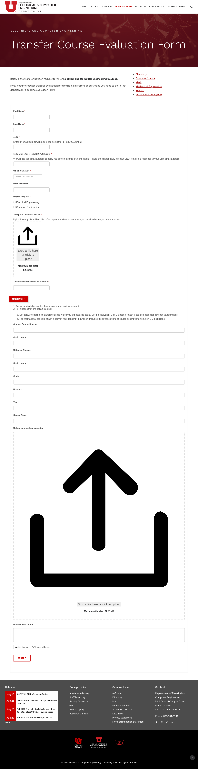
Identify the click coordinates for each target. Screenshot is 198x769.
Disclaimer (118, 713)
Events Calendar (121, 705)
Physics (140, 90)
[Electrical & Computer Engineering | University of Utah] (30, 6)
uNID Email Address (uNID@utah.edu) (32, 154)
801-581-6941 (171, 716)
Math (138, 82)
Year (15, 402)
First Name (19, 111)
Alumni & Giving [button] (176, 6)
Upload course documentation (28, 428)
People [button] (95, 6)
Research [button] (106, 6)
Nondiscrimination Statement (128, 721)
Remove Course (42, 647)
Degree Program (21, 197)
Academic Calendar (122, 709)
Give (71, 705)
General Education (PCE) (149, 94)
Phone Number (21, 183)
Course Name (20, 415)
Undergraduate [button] (123, 6)
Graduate (140, 6)
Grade (16, 376)
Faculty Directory (78, 701)
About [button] (85, 6)
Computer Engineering (28, 207)
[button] (191, 6)
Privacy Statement (122, 717)
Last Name (19, 124)
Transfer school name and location (31, 281)
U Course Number (22, 350)
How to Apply (76, 709)
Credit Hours (19, 337)
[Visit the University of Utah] (78, 743)
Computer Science (145, 78)
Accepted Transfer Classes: (27, 214)
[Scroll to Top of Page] (192, 757)
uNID (16, 137)
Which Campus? (22, 171)
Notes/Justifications (23, 624)
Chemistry (141, 74)
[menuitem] (85, 6)
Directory (117, 697)
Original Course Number (25, 324)
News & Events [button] (157, 6)
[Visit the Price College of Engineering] (99, 742)
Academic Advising (79, 693)
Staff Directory (77, 697)
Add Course (22, 647)
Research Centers (79, 713)
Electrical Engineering (27, 202)
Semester (17, 389)
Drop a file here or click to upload (28, 254)
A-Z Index (117, 693)
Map (114, 701)
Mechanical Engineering (149, 86)
